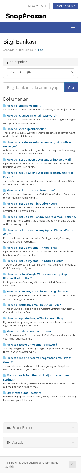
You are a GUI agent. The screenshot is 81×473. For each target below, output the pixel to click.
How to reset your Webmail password (31, 345)
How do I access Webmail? (23, 106)
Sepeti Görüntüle (65, 5)
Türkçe (32, 5)
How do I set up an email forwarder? (31, 190)
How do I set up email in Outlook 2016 (31, 203)
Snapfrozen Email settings (23, 393)
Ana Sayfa (8, 49)
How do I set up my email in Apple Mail (32, 248)
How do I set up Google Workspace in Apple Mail (38, 159)
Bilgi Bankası (26, 49)
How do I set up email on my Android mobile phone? (41, 217)
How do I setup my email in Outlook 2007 (33, 305)
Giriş (43, 5)
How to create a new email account (30, 331)
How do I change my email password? (31, 115)
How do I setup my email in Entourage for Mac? (38, 291)
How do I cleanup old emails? (26, 129)
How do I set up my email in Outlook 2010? (34, 261)
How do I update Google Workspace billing (34, 318)
